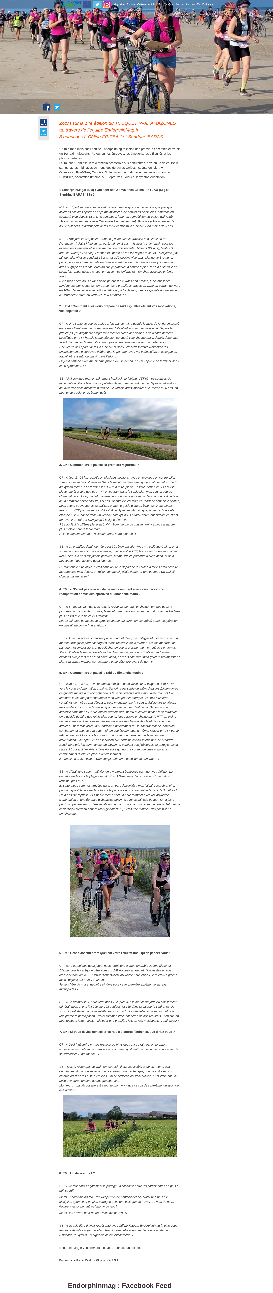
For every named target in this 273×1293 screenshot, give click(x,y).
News (179, 4)
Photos (131, 4)
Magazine (119, 4)
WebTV (196, 4)
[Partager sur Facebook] (46, 107)
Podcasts (207, 4)
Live (187, 4)
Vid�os (141, 4)
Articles (152, 4)
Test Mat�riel (166, 4)
